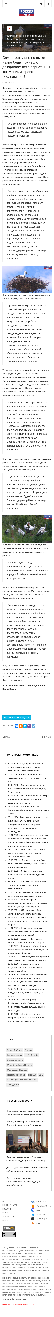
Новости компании (16, 1075)
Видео (5, 1213)
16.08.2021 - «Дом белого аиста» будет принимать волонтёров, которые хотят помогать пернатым (27, 863)
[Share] (40, 3)
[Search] (47, 3)
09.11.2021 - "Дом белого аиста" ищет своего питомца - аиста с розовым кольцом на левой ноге (26, 853)
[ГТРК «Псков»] (27, 12)
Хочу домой (13, 1084)
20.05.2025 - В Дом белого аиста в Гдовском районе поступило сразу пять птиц (27, 778)
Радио (5, 1220)
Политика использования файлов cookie (18, 1304)
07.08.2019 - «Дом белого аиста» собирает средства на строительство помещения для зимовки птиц (26, 1017)
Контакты (6, 1201)
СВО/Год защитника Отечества (22, 1079)
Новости (6, 1209)
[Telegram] (33, 726)
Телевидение (8, 1217)
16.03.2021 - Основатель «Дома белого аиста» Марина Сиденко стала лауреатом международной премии (28, 949)
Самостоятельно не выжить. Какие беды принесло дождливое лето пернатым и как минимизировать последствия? (26, 67)
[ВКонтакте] (16, 726)
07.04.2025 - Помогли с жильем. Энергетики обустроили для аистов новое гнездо (28, 810)
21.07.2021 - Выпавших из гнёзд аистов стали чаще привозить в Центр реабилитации (27, 885)
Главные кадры (14, 1055)
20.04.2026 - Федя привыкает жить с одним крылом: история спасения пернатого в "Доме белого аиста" (25, 767)
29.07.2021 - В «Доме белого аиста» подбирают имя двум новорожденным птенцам (26, 874)
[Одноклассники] (21, 726)
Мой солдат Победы (17, 1070)
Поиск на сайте (9, 1205)
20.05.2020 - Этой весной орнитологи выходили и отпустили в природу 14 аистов (26, 992)
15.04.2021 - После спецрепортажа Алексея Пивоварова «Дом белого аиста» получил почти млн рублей (28, 931)
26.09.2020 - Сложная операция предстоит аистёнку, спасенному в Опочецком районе (25, 967)
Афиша (28, 1050)
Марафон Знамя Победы (19, 1065)
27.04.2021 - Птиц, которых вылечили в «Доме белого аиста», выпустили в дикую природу (28, 921)
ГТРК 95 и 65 (31, 1055)
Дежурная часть (15, 1060)
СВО (41, 1075)
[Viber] (29, 726)
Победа (32, 1075)
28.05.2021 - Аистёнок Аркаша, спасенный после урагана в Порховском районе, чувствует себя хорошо (27, 903)
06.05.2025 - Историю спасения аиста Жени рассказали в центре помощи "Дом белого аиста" (28, 788)
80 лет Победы (14, 1050)
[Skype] (25, 726)
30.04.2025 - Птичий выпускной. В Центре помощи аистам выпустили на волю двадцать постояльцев (28, 799)
